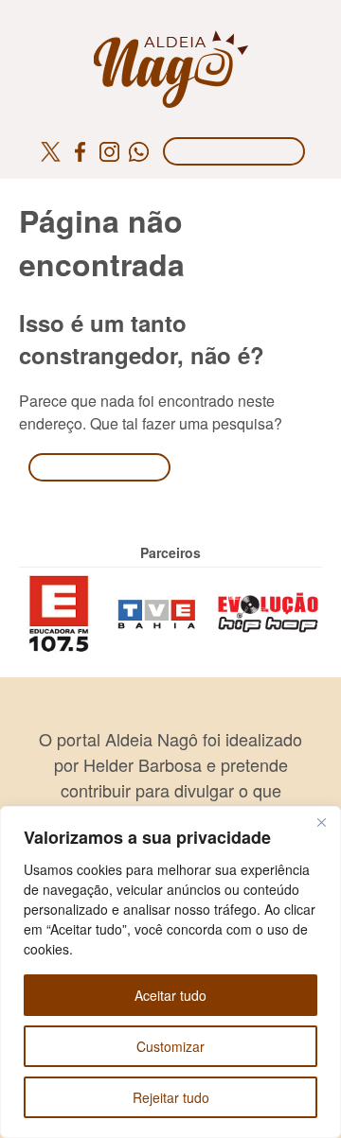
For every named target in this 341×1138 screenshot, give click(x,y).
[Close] (321, 822)
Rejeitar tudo (171, 1097)
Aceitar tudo (170, 995)
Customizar (170, 1046)
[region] (170, 972)
